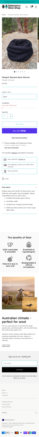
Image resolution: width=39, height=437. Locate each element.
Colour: (6, 92)
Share (7, 178)
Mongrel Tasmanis (8, 80)
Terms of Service (6, 407)
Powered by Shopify (7, 426)
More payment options (19, 138)
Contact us (21, 159)
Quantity (5, 112)
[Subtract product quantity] (4, 116)
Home (4, 14)
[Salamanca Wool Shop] (11, 7)
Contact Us (5, 395)
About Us (4, 392)
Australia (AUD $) (9, 420)
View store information (11, 147)
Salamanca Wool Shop (18, 423)
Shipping (14, 153)
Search (4, 390)
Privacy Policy (6, 404)
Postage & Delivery (7, 401)
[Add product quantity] (10, 116)
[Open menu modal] (36, 7)
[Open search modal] (26, 7)
